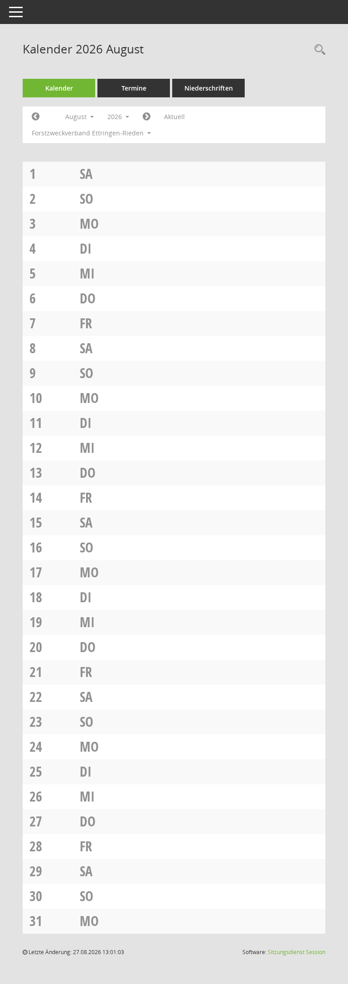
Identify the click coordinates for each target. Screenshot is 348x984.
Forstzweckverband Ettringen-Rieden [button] (88, 133)
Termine (133, 88)
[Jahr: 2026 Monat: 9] (146, 117)
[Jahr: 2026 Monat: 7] (35, 117)
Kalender (59, 88)
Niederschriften (208, 88)
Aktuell (174, 116)
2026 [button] (115, 116)
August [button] (76, 116)
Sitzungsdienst (296, 952)
